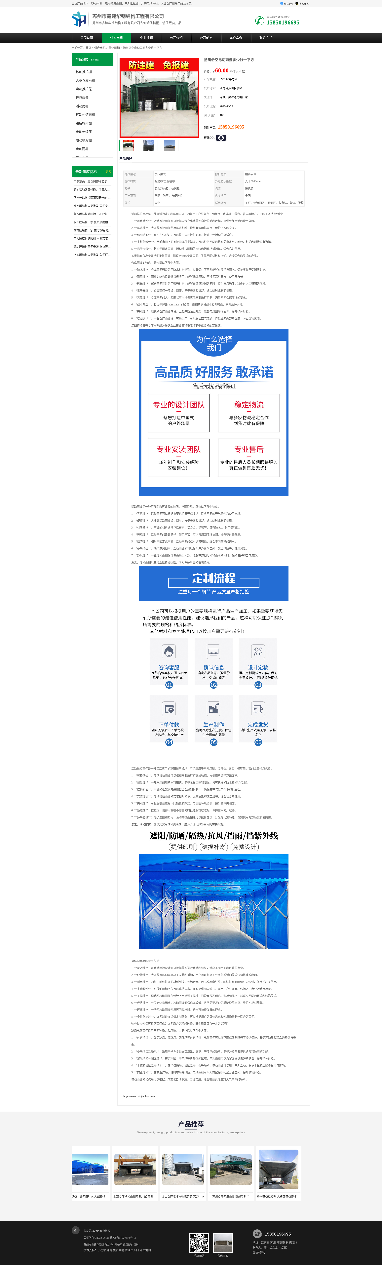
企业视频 (146, 38)
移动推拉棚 (84, 72)
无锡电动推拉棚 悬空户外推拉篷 (238, 1196)
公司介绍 (176, 38)
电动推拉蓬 (84, 89)
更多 (108, 171)
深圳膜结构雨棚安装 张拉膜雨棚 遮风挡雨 (92, 246)
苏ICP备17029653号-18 (123, 1237)
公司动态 (206, 38)
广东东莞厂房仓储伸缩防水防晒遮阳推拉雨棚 (92, 181)
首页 (88, 47)
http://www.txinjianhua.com (139, 1096)
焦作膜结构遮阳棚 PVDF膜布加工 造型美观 (92, 214)
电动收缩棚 (84, 140)
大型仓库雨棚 (85, 80)
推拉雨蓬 (82, 97)
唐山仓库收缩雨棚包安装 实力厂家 (94, 1196)
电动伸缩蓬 (84, 132)
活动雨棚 (82, 106)
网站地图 (145, 1250)
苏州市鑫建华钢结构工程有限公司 (103, 1244)
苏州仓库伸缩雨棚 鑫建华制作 (142, 1196)
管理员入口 (132, 1250)
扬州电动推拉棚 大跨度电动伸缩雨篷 (190, 1196)
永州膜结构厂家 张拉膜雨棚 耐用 (92, 222)
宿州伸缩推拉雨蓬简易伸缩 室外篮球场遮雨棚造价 (92, 197)
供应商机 (116, 38)
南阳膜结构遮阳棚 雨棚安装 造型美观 (92, 238)
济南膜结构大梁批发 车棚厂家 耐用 (92, 254)
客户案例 (236, 38)
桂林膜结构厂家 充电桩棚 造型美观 (92, 230)
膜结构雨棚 (84, 123)
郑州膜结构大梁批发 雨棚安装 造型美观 (92, 205)
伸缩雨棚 (114, 47)
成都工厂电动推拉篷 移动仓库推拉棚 (286, 1196)
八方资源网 (105, 1250)
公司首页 (86, 38)
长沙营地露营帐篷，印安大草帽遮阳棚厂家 (92, 189)
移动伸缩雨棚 (85, 114)
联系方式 (265, 38)
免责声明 (118, 1250)
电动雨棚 (82, 149)
